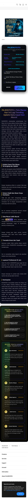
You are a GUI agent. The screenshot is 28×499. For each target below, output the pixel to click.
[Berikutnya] (26, 28)
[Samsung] (4, 4)
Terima (20, 493)
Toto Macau (9, 219)
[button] (20, 4)
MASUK (8, 87)
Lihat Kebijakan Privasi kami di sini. (13, 490)
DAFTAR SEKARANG (20, 88)
